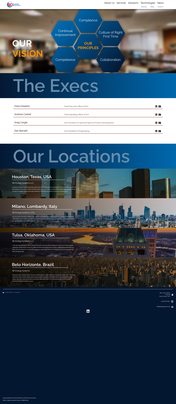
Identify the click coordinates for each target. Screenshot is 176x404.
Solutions (133, 2)
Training (152, 6)
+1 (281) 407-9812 (165, 301)
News (160, 2)
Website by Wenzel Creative (13, 400)
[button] (88, 311)
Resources (144, 6)
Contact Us (160, 6)
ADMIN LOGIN (25, 400)
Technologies (147, 2)
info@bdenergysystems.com (163, 306)
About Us (109, 2)
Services (121, 2)
